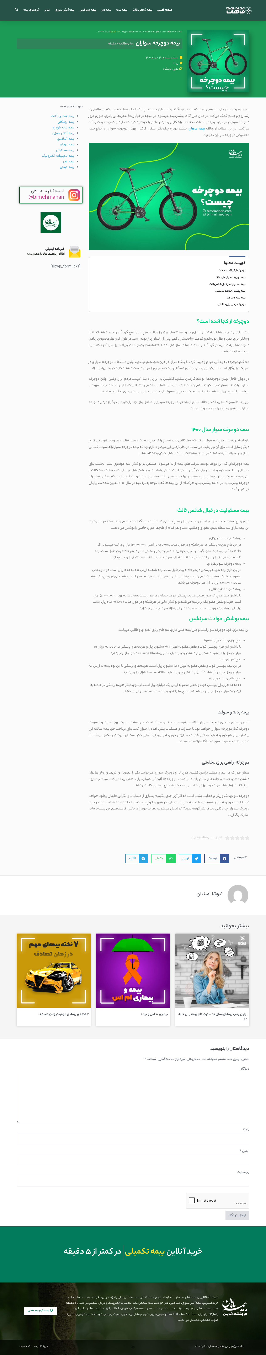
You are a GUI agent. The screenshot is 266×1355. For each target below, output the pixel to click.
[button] (16, 10)
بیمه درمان (67, 144)
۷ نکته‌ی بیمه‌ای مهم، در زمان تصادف (63, 1014)
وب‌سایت (243, 1172)
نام (246, 1130)
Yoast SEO (116, 32)
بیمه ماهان (197, 129)
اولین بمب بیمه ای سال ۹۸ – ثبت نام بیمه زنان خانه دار (212, 1017)
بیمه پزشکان (66, 122)
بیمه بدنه (121, 10)
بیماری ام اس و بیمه (154, 1014)
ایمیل (244, 1151)
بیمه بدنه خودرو (63, 128)
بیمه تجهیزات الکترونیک (58, 156)
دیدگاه (245, 1069)
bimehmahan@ (46, 197)
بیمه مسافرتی (88, 10)
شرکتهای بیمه (31, 10)
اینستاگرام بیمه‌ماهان (47, 191)
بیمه (175, 63)
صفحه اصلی (164, 10)
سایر (47, 10)
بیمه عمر (106, 10)
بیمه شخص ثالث (142, 10)
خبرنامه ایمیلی (55, 249)
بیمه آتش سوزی (65, 10)
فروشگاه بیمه (41, 1346)
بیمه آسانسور (65, 139)
